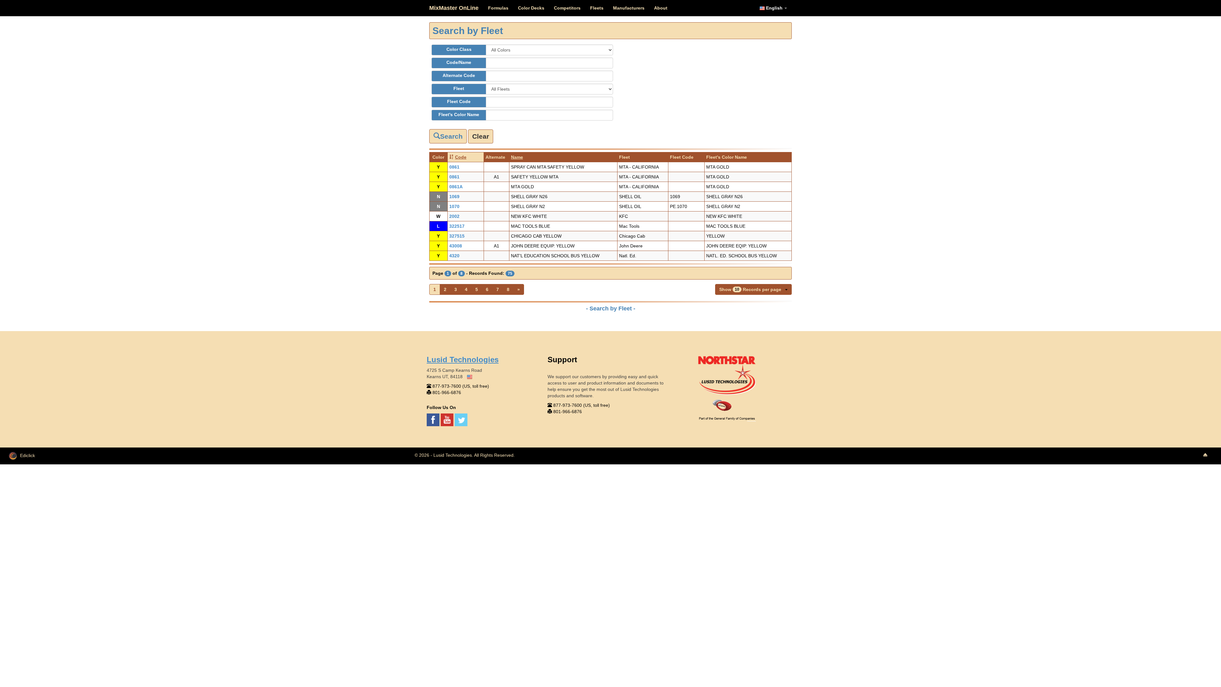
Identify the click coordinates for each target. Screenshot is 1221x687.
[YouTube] (448, 419)
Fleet (458, 88)
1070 (454, 206)
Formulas (498, 7)
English (774, 7)
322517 (457, 226)
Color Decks (531, 7)
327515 (457, 236)
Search (451, 136)
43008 (455, 245)
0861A (456, 186)
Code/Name (458, 62)
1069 (454, 196)
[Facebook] (434, 419)
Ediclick (27, 455)
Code (460, 157)
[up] (1205, 455)
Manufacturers (629, 7)
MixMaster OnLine (454, 8)
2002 (454, 216)
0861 (454, 167)
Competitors (567, 7)
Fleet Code (459, 101)
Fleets (597, 7)
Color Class (459, 49)
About (660, 7)
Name (517, 157)
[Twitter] (461, 419)
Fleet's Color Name (458, 114)
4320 (454, 255)
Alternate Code (459, 75)
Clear (480, 136)
